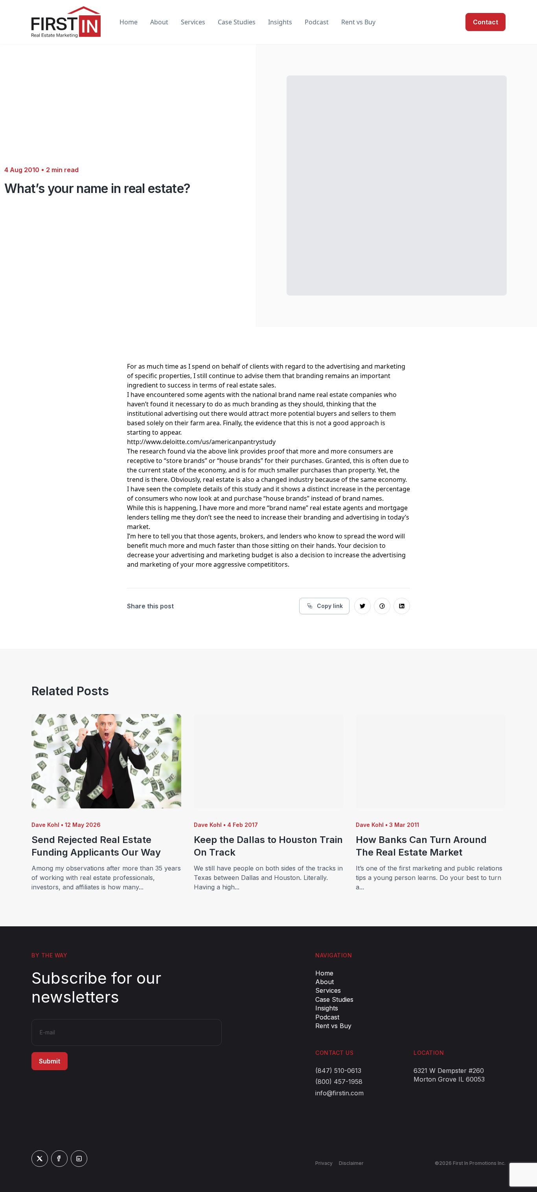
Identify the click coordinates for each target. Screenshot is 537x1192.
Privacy (324, 1163)
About (159, 22)
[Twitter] (39, 1158)
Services (193, 22)
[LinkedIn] (79, 1158)
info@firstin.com (339, 1093)
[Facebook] (59, 1158)
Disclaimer (351, 1163)
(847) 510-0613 (338, 1070)
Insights (280, 22)
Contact (485, 22)
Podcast (317, 22)
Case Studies (237, 22)
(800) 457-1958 (338, 1081)
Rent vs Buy (358, 22)
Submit (49, 1061)
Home (129, 22)
